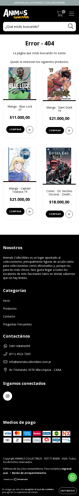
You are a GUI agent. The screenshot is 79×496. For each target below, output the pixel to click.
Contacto (9, 316)
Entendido (68, 490)
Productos (10, 308)
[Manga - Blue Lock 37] (29, 129)
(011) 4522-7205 (20, 354)
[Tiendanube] (15, 479)
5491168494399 (19, 346)
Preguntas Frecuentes (17, 324)
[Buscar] (71, 26)
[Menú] (71, 14)
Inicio (6, 300)
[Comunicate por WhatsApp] (72, 477)
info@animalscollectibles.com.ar (30, 362)
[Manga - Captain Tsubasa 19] (29, 211)
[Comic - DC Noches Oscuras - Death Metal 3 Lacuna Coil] (69, 214)
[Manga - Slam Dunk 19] (69, 130)
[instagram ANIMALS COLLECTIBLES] (7, 396)
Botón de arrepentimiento (29, 473)
